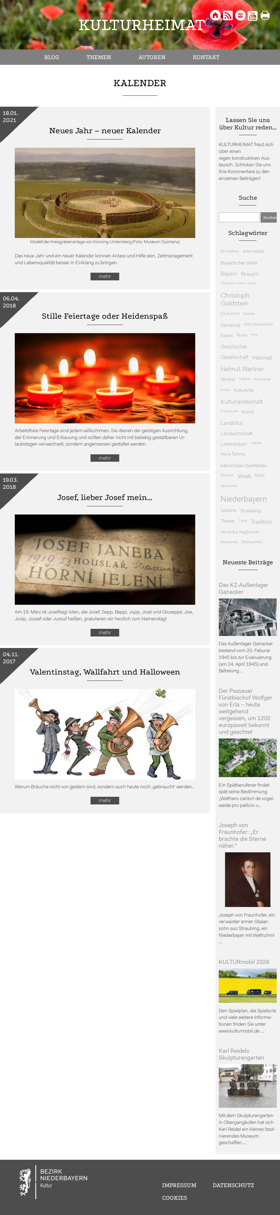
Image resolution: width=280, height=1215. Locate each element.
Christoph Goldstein (235, 300)
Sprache (228, 510)
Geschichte (234, 347)
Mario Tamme (233, 454)
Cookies (174, 1197)
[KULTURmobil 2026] (248, 1001)
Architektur (230, 251)
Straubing (250, 511)
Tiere (243, 521)
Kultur (225, 390)
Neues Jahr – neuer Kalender (105, 130)
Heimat (262, 358)
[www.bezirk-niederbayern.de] (53, 1183)
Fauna (242, 335)
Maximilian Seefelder (244, 466)
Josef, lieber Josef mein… (105, 497)
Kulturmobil (229, 411)
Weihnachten (252, 542)
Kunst (248, 412)
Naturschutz (229, 486)
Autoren (151, 57)
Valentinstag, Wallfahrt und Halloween (105, 672)
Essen (227, 335)
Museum (227, 475)
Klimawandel (262, 379)
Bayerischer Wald (239, 263)
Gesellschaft (235, 357)
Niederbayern (244, 500)
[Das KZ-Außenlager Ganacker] (248, 634)
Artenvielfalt (253, 252)
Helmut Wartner (242, 370)
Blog (51, 57)
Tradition (261, 522)
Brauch (250, 274)
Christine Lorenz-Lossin (238, 283)
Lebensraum (234, 444)
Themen (98, 57)
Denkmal (230, 325)
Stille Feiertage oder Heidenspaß (105, 316)
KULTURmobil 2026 (244, 962)
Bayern (229, 274)
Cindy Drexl (230, 314)
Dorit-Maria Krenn (258, 324)
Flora (254, 334)
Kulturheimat (141, 24)
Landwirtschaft (237, 434)
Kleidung (244, 379)
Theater (228, 521)
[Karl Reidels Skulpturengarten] (248, 1106)
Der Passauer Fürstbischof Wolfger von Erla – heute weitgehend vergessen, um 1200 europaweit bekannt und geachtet (245, 711)
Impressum (179, 1185)
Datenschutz (233, 1185)
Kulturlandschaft (242, 402)
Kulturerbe (243, 390)
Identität (228, 380)
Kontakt (206, 57)
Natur (260, 476)
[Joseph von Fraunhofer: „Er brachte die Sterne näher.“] (247, 905)
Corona (249, 314)
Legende (256, 443)
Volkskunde (229, 542)
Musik (244, 476)
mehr (105, 277)
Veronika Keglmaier (240, 532)
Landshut (232, 423)
